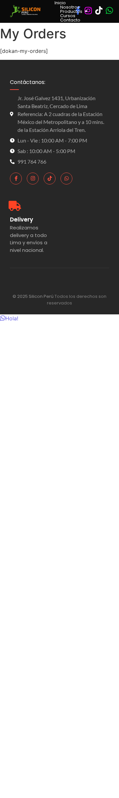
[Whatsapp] (66, 178)
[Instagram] (33, 178)
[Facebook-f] (16, 178)
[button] (9, 318)
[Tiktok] (50, 178)
